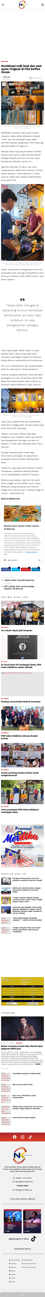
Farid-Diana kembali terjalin (24, 1118)
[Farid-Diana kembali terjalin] (6, 1121)
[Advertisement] (22, 33)
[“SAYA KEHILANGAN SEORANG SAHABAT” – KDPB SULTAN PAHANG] (6, 921)
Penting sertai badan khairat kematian (20, 701)
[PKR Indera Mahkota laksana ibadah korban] (22, 718)
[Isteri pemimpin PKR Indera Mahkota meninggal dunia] (22, 792)
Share (4, 84)
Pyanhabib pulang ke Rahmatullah (27, 1073)
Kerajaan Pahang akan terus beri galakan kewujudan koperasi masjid (27, 879)
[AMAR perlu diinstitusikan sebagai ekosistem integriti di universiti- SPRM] (6, 891)
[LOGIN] (42, 5)
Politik (4, 661)
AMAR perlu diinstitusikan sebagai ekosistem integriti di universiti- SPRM (27, 890)
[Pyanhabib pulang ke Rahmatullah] (6, 1077)
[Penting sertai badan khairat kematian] (22, 684)
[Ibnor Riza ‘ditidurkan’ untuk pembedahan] (6, 1099)
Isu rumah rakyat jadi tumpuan (16, 630)
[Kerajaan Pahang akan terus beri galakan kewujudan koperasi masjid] (6, 881)
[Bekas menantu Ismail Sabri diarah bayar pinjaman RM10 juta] (22, 1028)
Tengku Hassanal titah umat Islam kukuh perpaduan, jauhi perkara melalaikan (27, 930)
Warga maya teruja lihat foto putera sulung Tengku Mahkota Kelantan (27, 1108)
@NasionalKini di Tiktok (19, 1239)
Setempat (5, 627)
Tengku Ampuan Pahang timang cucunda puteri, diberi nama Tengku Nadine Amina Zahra (27, 900)
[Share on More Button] (22, 1295)
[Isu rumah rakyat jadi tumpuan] (22, 613)
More (38, 1064)
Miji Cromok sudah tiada (23, 1085)
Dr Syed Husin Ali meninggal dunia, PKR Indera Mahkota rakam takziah (21, 666)
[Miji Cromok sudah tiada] (6, 1088)
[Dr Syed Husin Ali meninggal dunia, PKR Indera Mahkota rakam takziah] (22, 647)
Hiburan (19, 1043)
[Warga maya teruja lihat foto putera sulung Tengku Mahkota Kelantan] (6, 1110)
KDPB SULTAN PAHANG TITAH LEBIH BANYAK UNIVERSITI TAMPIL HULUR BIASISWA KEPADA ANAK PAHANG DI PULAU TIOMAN (27, 910)
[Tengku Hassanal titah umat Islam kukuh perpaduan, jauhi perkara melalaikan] (6, 930)
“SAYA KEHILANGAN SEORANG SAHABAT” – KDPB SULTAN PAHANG (27, 919)
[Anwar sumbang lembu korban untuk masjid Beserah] (22, 755)
